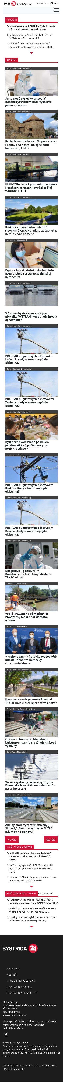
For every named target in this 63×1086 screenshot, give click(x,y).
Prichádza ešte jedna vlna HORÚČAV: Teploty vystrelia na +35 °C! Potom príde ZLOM (32, 910)
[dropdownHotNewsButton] (31, 53)
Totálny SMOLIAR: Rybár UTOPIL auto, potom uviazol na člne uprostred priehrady (33, 919)
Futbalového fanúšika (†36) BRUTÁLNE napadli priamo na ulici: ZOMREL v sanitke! (33, 901)
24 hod (49, 893)
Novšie (12, 839)
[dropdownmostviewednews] (31, 887)
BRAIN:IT (20, 1068)
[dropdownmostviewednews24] (31, 927)
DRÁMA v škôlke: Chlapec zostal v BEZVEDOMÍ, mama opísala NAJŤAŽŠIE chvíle (33, 879)
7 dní (40, 893)
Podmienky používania (22, 980)
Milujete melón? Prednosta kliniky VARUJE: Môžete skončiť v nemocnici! (31, 36)
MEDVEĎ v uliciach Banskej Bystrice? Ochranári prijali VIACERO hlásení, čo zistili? (30, 856)
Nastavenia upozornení (22, 992)
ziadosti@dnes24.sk (13, 1028)
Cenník (12, 974)
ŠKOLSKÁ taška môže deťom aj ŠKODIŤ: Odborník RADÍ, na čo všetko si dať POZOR (31, 45)
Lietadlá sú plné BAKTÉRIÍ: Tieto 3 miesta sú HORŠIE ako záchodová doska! (32, 27)
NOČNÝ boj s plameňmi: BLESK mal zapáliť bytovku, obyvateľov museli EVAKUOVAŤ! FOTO (31, 868)
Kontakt (13, 968)
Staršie (50, 839)
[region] (30, 4)
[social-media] (5, 1035)
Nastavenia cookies (20, 986)
